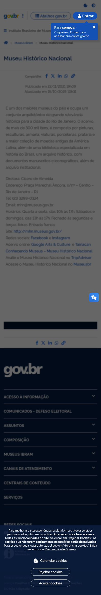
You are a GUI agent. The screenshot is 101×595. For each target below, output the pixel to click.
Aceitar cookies (50, 583)
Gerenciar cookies (53, 560)
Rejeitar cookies (50, 571)
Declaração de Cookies (60, 549)
